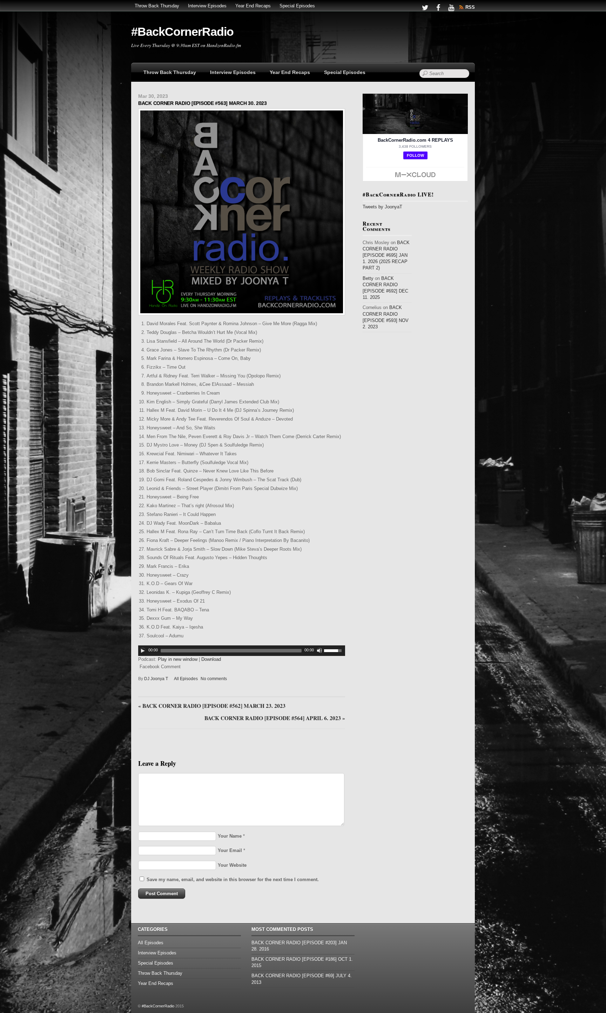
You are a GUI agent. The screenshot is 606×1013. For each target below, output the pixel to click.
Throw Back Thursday (157, 5)
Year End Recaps (253, 5)
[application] (241, 650)
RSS (470, 7)
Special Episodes (297, 5)
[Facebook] (438, 7)
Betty (368, 278)
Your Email (230, 850)
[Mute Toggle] (319, 650)
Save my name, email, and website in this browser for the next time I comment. (233, 879)
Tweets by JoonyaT (382, 206)
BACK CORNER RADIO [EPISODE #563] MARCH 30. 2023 (202, 103)
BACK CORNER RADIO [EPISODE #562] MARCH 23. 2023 (211, 706)
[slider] (334, 650)
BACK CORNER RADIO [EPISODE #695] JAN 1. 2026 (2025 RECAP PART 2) (386, 255)
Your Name (230, 836)
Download (211, 659)
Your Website (232, 865)
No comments (214, 678)
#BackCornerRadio (158, 1006)
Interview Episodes (207, 5)
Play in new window (177, 659)
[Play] (143, 650)
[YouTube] (451, 7)
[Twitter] (425, 7)
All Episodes (186, 678)
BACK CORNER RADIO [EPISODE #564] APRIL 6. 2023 (274, 718)
